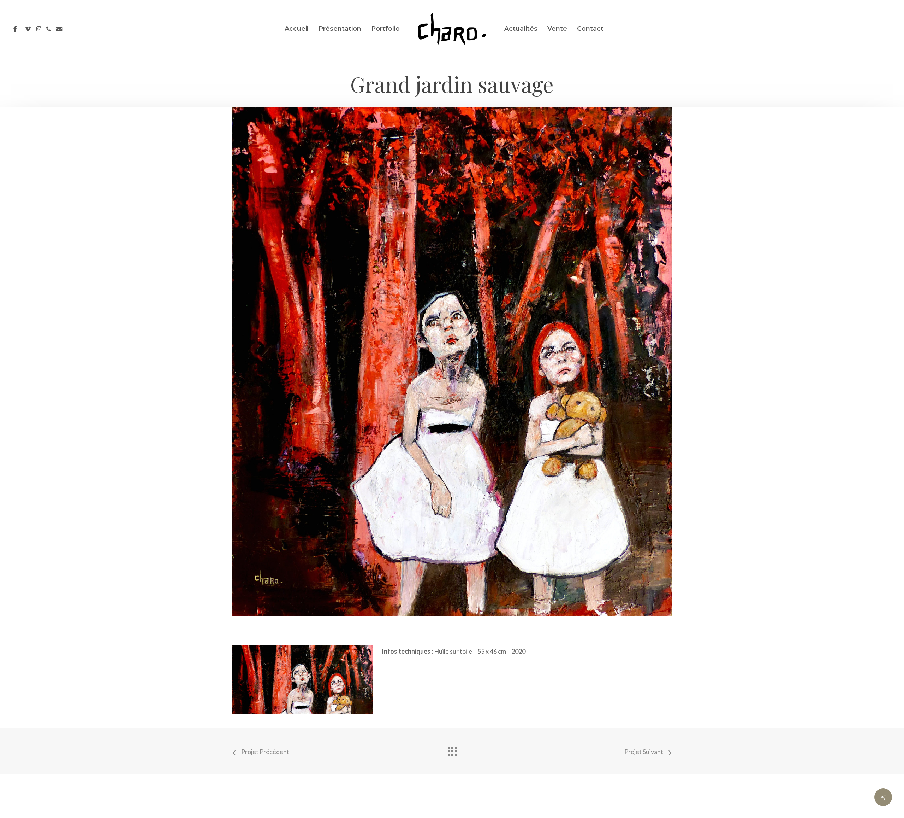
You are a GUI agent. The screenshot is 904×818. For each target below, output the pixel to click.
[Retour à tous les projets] (452, 749)
